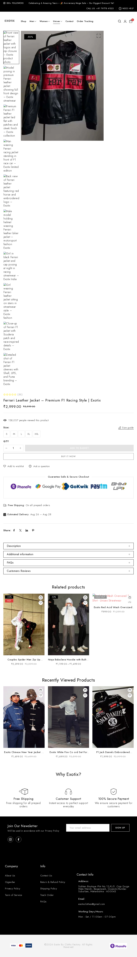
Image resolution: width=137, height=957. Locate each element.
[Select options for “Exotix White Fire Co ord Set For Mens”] (85, 690)
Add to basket (79, 448)
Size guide (128, 427)
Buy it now (68, 456)
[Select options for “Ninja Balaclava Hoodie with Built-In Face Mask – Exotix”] (85, 597)
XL (28, 434)
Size (6, 427)
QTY (6, 441)
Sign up (120, 827)
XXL (37, 434)
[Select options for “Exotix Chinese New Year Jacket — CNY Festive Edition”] (41, 690)
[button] (98, 35)
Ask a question (41, 466)
